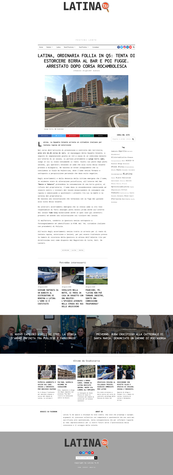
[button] (133, 139)
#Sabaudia (115, 193)
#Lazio (118, 178)
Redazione (78, 70)
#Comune (130, 157)
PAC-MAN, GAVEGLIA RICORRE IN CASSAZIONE (65, 384)
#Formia (121, 167)
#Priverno (124, 183)
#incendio (125, 170)
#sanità (132, 193)
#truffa (133, 199)
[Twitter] (121, 47)
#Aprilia (123, 151)
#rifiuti (124, 190)
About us (92, 467)
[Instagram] (124, 47)
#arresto (129, 151)
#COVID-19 (130, 161)
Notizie (48, 47)
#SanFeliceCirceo (124, 192)
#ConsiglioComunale (116, 160)
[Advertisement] (86, 25)
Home (41, 47)
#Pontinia (118, 183)
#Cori (123, 160)
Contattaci (95, 47)
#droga (120, 163)
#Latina (74, 250)
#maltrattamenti (115, 180)
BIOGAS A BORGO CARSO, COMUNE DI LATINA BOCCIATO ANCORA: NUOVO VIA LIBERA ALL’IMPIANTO (86, 385)
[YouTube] (130, 47)
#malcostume (126, 177)
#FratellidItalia (129, 167)
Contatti (85, 467)
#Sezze (126, 196)
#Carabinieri (115, 154)
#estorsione (65, 250)
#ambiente (114, 151)
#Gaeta (118, 170)
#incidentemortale (116, 174)
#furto (113, 170)
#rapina (81, 250)
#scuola (113, 196)
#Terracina (116, 199)
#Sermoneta (120, 196)
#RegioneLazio (116, 190)
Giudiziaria (96, 70)
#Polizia (113, 183)
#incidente (132, 170)
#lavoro (113, 177)
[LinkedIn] (127, 47)
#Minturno (122, 180)
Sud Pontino (83, 47)
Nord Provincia (69, 47)
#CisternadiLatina (119, 157)
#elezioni (126, 163)
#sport (131, 196)
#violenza (114, 202)
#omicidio (129, 180)
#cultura (114, 163)
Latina (58, 47)
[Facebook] (118, 47)
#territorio (126, 199)
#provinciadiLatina (120, 187)
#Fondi (114, 167)
